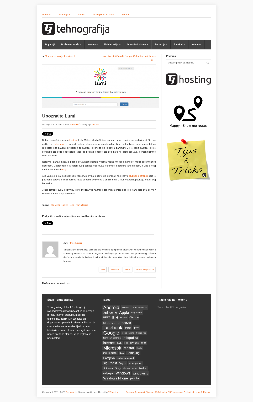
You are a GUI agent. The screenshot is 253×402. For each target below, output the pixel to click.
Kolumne (196, 44)
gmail (136, 327)
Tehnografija (71, 392)
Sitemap (150, 392)
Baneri (81, 14)
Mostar (129, 348)
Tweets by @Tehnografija (171, 307)
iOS (119, 343)
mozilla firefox (110, 353)
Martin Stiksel (82, 205)
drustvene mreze (117, 323)
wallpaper (108, 373)
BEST (106, 317)
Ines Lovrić (75, 124)
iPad (126, 343)
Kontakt (126, 14)
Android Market (140, 307)
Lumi (72, 205)
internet (109, 343)
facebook (112, 327)
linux (143, 343)
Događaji (50, 44)
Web (103, 270)
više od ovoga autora (145, 270)
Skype (122, 363)
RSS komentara (175, 392)
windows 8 (141, 373)
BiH (115, 317)
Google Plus (141, 333)
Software (108, 368)
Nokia (121, 353)
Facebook (114, 270)
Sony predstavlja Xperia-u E (60, 56)
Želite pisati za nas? (103, 14)
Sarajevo (109, 358)
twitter (143, 368)
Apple (124, 312)
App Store (136, 312)
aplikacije (110, 312)
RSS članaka (161, 392)
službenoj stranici (138, 175)
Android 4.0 (126, 308)
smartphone (135, 363)
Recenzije (161, 44)
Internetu (59, 144)
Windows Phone (115, 378)
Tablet (134, 368)
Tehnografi (64, 14)
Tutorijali (179, 44)
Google (111, 333)
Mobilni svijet (112, 44)
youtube (134, 378)
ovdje (64, 169)
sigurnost (110, 363)
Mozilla (139, 348)
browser (123, 318)
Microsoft (112, 348)
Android (111, 307)
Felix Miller (55, 205)
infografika (130, 338)
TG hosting (113, 392)
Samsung (133, 353)
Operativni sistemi (137, 44)
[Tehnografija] (76, 33)
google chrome (128, 333)
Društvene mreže (71, 44)
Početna (46, 14)
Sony (118, 368)
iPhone (134, 342)
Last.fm (73, 140)
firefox (128, 327)
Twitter (127, 270)
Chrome (134, 317)
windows (123, 373)
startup (126, 368)
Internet (93, 44)
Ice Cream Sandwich (112, 338)
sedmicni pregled (125, 358)
